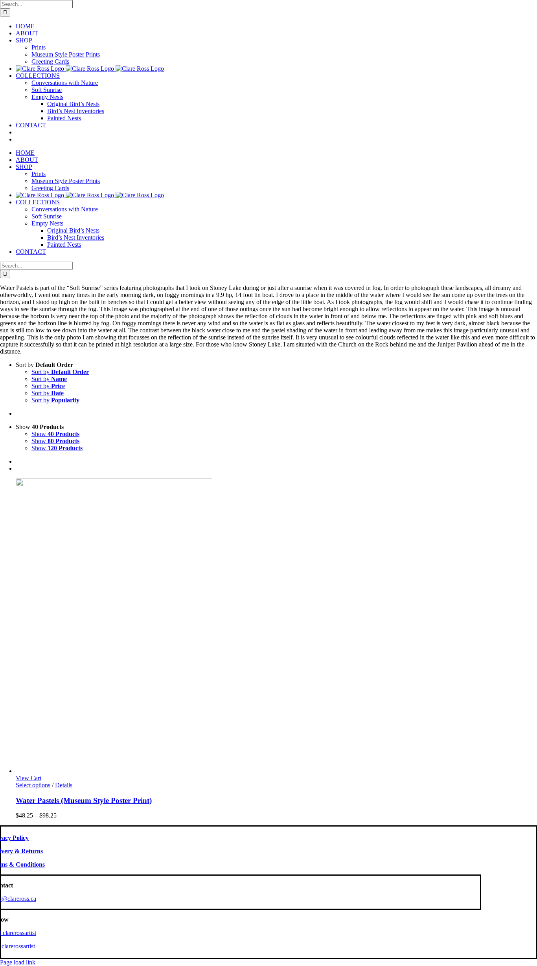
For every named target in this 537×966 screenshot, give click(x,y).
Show (55, 434)
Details (63, 785)
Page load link (17, 962)
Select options (33, 785)
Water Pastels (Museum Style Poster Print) (84, 800)
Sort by (60, 371)
